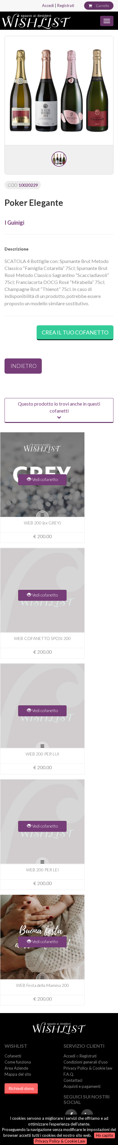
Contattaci (73, 1080)
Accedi (48, 5)
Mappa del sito (18, 1074)
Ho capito (104, 1135)
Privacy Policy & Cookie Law (60, 1141)
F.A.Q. (69, 1074)
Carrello (102, 5)
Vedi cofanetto (44, 479)
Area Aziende (16, 1068)
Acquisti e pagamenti (82, 1086)
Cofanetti (13, 1055)
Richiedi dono (21, 1088)
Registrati (65, 5)
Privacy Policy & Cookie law (88, 1068)
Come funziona (18, 1062)
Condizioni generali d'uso (86, 1062)
